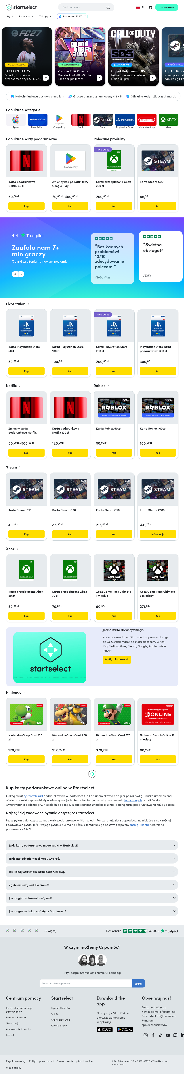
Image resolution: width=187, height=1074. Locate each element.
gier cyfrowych (132, 800)
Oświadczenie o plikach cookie (74, 1061)
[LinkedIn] (183, 1035)
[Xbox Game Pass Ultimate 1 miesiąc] (114, 570)
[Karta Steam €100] (158, 489)
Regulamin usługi (16, 1061)
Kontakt (11, 1035)
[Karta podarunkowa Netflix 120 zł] (70, 407)
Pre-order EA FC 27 (74, 16)
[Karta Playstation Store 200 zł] (114, 325)
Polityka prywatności (41, 1061)
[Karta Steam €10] (26, 489)
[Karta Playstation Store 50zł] (26, 325)
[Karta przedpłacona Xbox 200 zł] (114, 160)
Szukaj (138, 983)
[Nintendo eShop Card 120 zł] (26, 714)
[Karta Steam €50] (114, 489)
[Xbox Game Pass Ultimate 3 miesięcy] (157, 570)
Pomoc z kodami (16, 1017)
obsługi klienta (139, 825)
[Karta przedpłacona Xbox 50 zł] (26, 570)
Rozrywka (24, 16)
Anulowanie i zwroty (18, 1029)
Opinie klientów (60, 1008)
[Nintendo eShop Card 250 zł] (70, 714)
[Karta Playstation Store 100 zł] (70, 325)
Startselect (62, 998)
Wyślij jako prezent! (117, 659)
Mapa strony (13, 1067)
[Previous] (15, 274)
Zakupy (43, 16)
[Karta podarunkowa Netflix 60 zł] (26, 161)
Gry (8, 16)
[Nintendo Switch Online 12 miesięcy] (158, 714)
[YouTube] (168, 1035)
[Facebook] (153, 1035)
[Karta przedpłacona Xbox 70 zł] (70, 570)
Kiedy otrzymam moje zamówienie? (19, 1009)
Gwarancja (13, 1023)
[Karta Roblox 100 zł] (158, 407)
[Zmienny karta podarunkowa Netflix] (26, 407)
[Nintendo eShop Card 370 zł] (114, 714)
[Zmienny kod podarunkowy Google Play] (70, 161)
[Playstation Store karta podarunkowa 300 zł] (158, 325)
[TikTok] (160, 1035)
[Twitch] (175, 1035)
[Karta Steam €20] (158, 161)
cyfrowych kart (33, 796)
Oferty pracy (59, 1025)
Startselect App (60, 1019)
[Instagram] (145, 1035)
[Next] (21, 274)
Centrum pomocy (23, 998)
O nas (55, 1013)
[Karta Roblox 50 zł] (114, 407)
